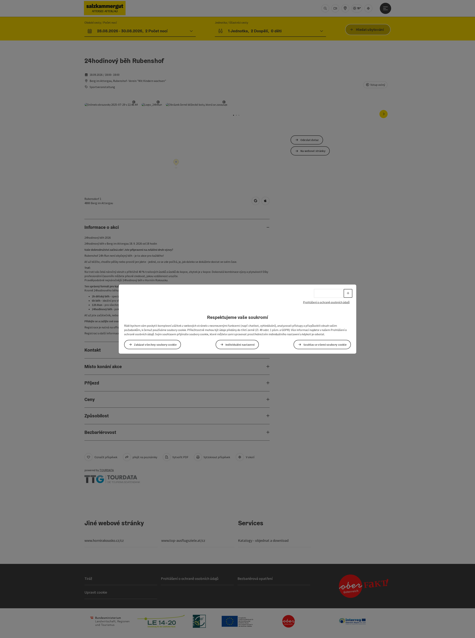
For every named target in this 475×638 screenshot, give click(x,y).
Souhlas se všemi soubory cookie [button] (325, 344)
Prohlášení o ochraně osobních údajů (326, 302)
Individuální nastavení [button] (240, 344)
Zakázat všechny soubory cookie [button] (155, 344)
